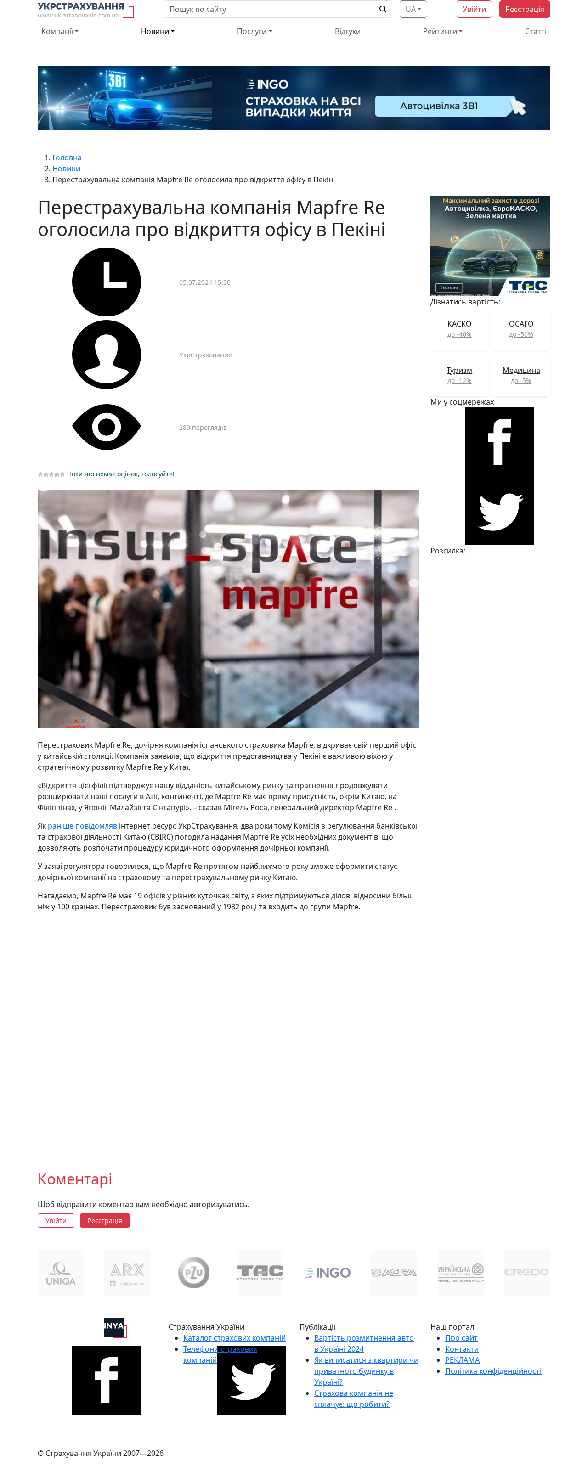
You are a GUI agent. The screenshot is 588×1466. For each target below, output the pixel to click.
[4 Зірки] (57, 474)
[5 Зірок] (62, 474)
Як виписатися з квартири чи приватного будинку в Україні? (366, 1371)
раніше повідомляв (82, 826)
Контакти (462, 1349)
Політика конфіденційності (493, 1371)
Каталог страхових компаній (234, 1338)
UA (411, 9)
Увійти (474, 9)
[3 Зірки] (51, 474)
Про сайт (461, 1338)
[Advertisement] (228, 1033)
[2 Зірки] (46, 474)
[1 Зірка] (40, 474)
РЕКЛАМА (462, 1360)
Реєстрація (524, 9)
